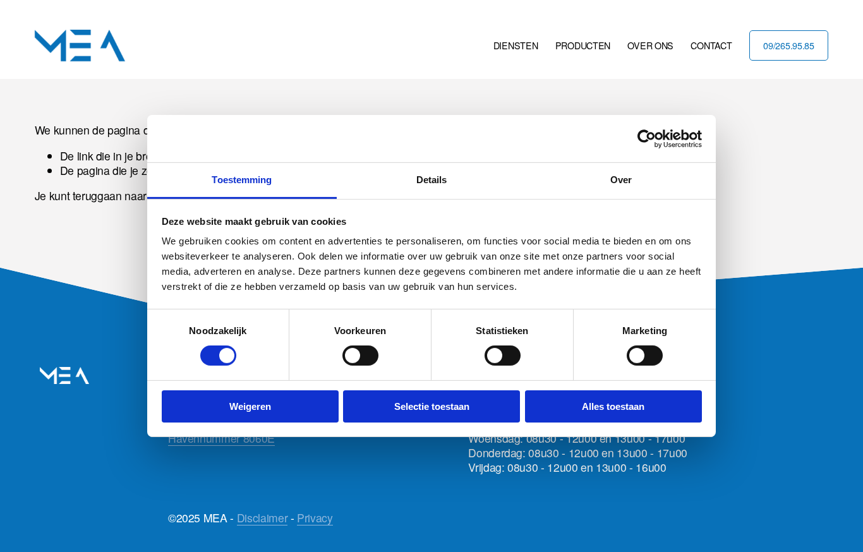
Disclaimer (262, 518)
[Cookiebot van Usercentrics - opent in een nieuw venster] (646, 138)
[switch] (360, 355)
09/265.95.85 (788, 45)
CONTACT (711, 45)
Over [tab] (621, 179)
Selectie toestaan (431, 406)
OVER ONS (650, 45)
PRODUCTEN (582, 45)
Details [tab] (431, 179)
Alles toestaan (613, 406)
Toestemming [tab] (242, 179)
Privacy (315, 518)
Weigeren (250, 406)
